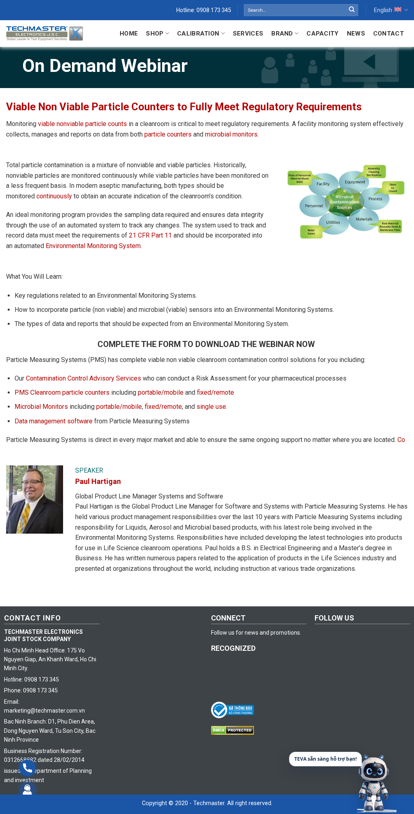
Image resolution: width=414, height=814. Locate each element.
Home (129, 33)
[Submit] (352, 10)
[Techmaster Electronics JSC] (44, 33)
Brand (282, 33)
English (383, 10)
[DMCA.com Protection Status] (234, 730)
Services (248, 33)
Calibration (198, 33)
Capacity (322, 33)
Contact (388, 33)
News (356, 33)
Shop (154, 33)
